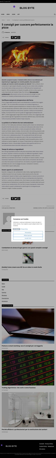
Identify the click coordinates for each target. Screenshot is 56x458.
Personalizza (28, 232)
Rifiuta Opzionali (28, 235)
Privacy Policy (24, 229)
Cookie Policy (16, 229)
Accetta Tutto (28, 238)
